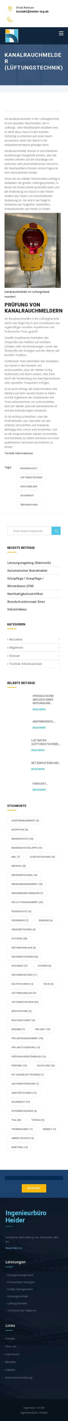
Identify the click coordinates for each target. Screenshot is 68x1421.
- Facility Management (19, 1289)
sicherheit (27, 495)
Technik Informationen (19, 453)
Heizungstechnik (24, 957)
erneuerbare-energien (27, 893)
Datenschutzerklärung (18, 1377)
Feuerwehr (19, 920)
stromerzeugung (24, 1111)
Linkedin (10, 1369)
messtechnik (21, 1011)
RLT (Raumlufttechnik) (27, 1074)
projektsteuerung (25, 1047)
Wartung (19, 1147)
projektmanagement (27, 1038)
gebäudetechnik (23, 929)
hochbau (19, 966)
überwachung (29, 504)
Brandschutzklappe (26, 848)
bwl (15, 857)
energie (18, 866)
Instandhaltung (24, 975)
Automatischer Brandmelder (27, 571)
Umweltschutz (22, 1138)
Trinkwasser (22, 1129)
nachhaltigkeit (23, 1020)
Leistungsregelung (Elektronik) (29, 563)
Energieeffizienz (24, 875)
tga (16, 1120)
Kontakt (34, 1188)
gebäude (46, 920)
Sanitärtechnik (23, 1093)
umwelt (49, 1129)
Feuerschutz (21, 911)
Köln (48, 984)
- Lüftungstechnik (16, 1303)
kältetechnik (22, 984)
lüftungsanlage (23, 993)
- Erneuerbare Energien (20, 1282)
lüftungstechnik (31, 477)
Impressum (12, 1354)
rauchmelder (28, 486)
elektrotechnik (42, 857)
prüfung (19, 1065)
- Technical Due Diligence (20, 1310)
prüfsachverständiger (28, 1056)
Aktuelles (15, 639)
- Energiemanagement (19, 1275)
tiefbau (37, 1120)
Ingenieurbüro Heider (26, 1216)
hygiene (44, 966)
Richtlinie (46, 1065)
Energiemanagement (26, 884)
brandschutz (28, 468)
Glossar (14, 656)
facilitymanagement (27, 902)
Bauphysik (19, 829)
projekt (42, 1029)
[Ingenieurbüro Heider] (11, 35)
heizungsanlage (23, 947)
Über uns (11, 1346)
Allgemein (16, 648)
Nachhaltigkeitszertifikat (25, 594)
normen (18, 1029)
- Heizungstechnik (16, 1296)
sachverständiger (25, 1084)
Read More (39, 709)
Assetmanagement (25, 820)
